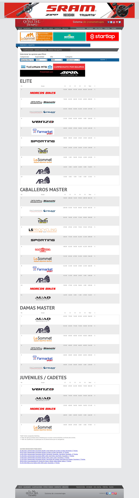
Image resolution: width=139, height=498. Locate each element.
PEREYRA (107, 28)
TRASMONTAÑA (80, 28)
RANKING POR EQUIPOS (55, 50)
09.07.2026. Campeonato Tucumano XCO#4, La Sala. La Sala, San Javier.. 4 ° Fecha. (44, 452)
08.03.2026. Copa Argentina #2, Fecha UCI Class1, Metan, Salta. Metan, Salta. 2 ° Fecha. (45, 461)
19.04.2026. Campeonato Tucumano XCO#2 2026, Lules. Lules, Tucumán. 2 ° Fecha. (44, 457)
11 (21, 295)
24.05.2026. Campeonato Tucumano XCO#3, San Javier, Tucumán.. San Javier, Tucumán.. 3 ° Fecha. (49, 454)
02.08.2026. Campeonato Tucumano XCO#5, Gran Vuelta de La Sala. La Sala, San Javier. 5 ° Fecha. (49, 450)
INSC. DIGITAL (99, 28)
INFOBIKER (90, 28)
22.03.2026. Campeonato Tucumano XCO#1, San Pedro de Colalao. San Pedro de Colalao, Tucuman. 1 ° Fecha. (52, 459)
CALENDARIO (27, 28)
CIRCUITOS (65, 28)
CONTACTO (57, 28)
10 (21, 176)
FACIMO (114, 28)
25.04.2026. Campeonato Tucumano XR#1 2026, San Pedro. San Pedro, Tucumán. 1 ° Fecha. (47, 456)
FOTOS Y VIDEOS (48, 28)
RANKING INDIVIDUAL (41, 50)
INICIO (20, 28)
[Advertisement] (54, 474)
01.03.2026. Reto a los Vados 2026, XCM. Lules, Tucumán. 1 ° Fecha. (40, 463)
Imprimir (102, 59)
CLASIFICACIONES (37, 28)
